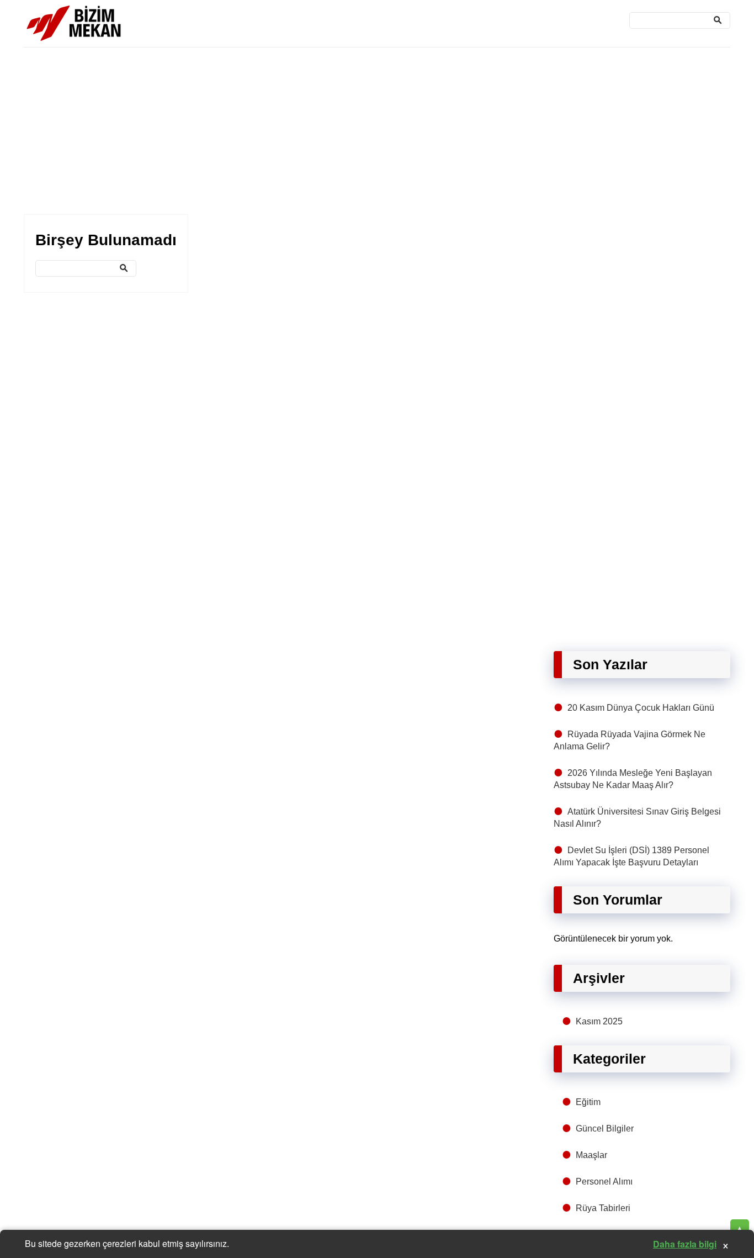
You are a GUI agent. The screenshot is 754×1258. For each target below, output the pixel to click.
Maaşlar (591, 1155)
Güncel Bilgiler (605, 1128)
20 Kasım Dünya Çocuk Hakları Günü (640, 707)
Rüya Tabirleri (603, 1208)
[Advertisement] (355, 131)
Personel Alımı (604, 1181)
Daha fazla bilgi (684, 1244)
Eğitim (588, 1102)
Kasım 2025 (599, 1021)
